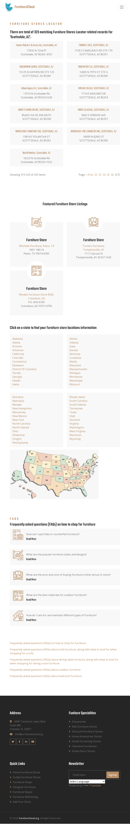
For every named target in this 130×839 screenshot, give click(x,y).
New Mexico (19, 416)
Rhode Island (77, 397)
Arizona (17, 346)
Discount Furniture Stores (87, 731)
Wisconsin (75, 435)
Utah (72, 416)
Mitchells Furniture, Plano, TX (36, 246)
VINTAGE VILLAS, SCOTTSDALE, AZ (93, 88)
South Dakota (77, 404)
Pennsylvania (20, 442)
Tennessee (76, 408)
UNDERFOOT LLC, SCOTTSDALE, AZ (93, 67)
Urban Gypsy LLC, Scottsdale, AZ (36, 88)
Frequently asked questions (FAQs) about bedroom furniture (46, 676)
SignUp (112, 775)
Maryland (75, 365)
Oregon (17, 439)
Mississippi (76, 380)
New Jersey (19, 412)
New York (18, 420)
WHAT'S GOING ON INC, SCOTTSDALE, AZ (36, 110)
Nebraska (18, 401)
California (18, 354)
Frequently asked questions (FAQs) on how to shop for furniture (48, 643)
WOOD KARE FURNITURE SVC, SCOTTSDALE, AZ (36, 131)
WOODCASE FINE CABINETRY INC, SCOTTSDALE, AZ (94, 131)
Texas (73, 412)
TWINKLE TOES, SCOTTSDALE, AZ (93, 45)
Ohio (15, 431)
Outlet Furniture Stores (27, 777)
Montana (17, 397)
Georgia (17, 376)
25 (108, 174)
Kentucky (74, 354)
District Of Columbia (24, 369)
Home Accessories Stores (87, 736)
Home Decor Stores (83, 751)
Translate (95, 785)
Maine (73, 361)
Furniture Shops (22, 782)
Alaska (16, 342)
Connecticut (19, 361)
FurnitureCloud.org (29, 818)
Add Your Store (22, 802)
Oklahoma (18, 435)
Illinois (73, 338)
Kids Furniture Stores (84, 726)
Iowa (72, 346)
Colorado (17, 357)
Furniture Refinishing (25, 797)
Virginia (74, 423)
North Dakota (20, 427)
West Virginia (77, 431)
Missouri (74, 384)
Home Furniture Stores (26, 772)
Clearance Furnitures (84, 746)
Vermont (74, 420)
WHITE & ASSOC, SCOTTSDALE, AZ (93, 110)
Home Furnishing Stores (86, 741)
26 (112, 174)
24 (104, 174)
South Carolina (78, 401)
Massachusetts (78, 369)
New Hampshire (22, 408)
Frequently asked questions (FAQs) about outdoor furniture (45, 669)
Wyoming (75, 439)
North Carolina (21, 423)
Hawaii (16, 380)
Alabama (17, 338)
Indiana (73, 342)
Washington (76, 427)
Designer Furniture (24, 787)
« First (89, 174)
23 (99, 174)
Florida (16, 373)
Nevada (16, 404)
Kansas (73, 350)
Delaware (18, 365)
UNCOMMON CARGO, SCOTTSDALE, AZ (36, 67)
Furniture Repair (22, 792)
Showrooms (79, 721)
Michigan (74, 373)
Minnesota (75, 376)
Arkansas (17, 350)
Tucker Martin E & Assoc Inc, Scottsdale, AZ (36, 45)
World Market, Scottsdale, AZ (37, 153)
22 (95, 174)
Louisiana (75, 357)
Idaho (15, 384)
